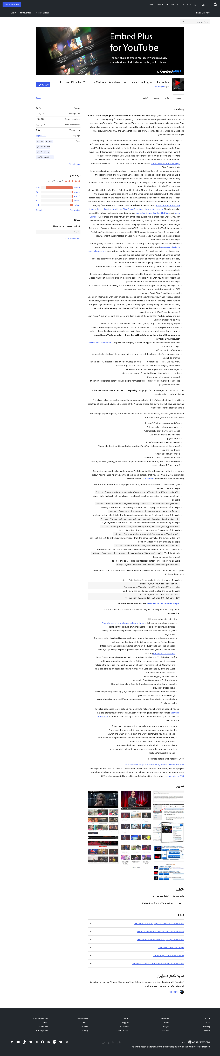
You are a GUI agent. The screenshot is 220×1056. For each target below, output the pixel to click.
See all (39, 210)
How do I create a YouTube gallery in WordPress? (160, 939)
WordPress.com (40, 1018)
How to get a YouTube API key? (168, 955)
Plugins (166, 1026)
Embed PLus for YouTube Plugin (163, 603)
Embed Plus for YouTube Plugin (165, 163)
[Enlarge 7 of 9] (115, 794)
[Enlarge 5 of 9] (180, 867)
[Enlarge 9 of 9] (115, 844)
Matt (45, 1022)
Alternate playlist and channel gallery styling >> (124, 623)
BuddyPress (42, 1030)
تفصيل (178, 97)
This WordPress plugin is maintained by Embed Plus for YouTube (153, 764)
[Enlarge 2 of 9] (180, 807)
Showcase (165, 1018)
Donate (84, 1026)
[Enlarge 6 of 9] (147, 794)
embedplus (160, 86)
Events (85, 1022)
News (207, 1022)
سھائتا (38, 97)
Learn (126, 1018)
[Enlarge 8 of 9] (115, 839)
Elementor (140, 213)
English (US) (41, 136)
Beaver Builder (152, 213)
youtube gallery (43, 152)
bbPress (43, 1026)
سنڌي (183, 1042)
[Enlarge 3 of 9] (180, 825)
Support (125, 1022)
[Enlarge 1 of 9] (180, 794)
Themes (165, 1022)
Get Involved (83, 1018)
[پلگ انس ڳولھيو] (182, 21)
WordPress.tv (122, 1030)
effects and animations (164, 653)
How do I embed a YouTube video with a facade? (160, 931)
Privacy (207, 1030)
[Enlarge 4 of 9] (180, 848)
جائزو (167, 97)
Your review (75, 210)
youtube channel (43, 147)
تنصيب (156, 97)
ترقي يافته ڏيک (74, 164)
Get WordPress (12, 4)
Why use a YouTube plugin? (171, 947)
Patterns (165, 1030)
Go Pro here (149, 478)
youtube (40, 141)
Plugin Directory (203, 13)
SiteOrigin (165, 213)
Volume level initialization (99, 342)
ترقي (145, 97)
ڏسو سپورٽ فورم (72, 237)
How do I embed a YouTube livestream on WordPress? (158, 963)
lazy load (48, 141)
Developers (124, 1026)
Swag (85, 1030)
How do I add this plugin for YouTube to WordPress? (159, 923)
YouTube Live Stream (45, 157)
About (207, 1018)
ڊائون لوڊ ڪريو (43, 84)
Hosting (206, 1026)
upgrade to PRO (176, 776)
